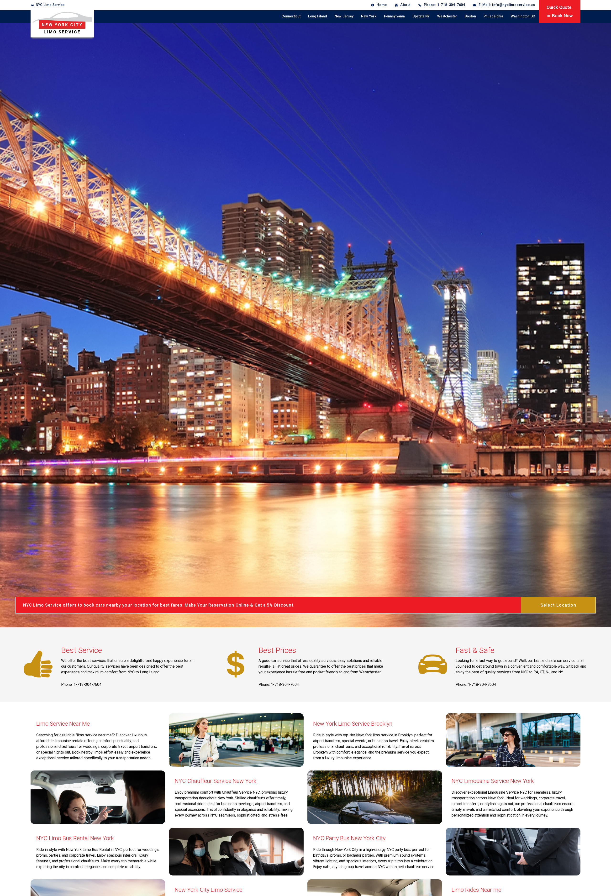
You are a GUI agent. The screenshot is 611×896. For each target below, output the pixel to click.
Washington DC (523, 16)
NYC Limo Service (50, 5)
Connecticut (291, 16)
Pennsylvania (394, 16)
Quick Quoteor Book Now (560, 11)
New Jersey (344, 16)
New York (368, 16)
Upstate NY (421, 16)
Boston (470, 16)
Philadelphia (493, 16)
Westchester (447, 16)
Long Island (317, 16)
